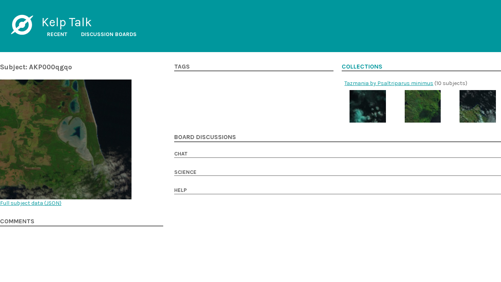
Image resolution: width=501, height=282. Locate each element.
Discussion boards (109, 34)
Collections (362, 66)
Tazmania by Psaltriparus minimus (388, 83)
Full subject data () (30, 203)
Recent (57, 34)
